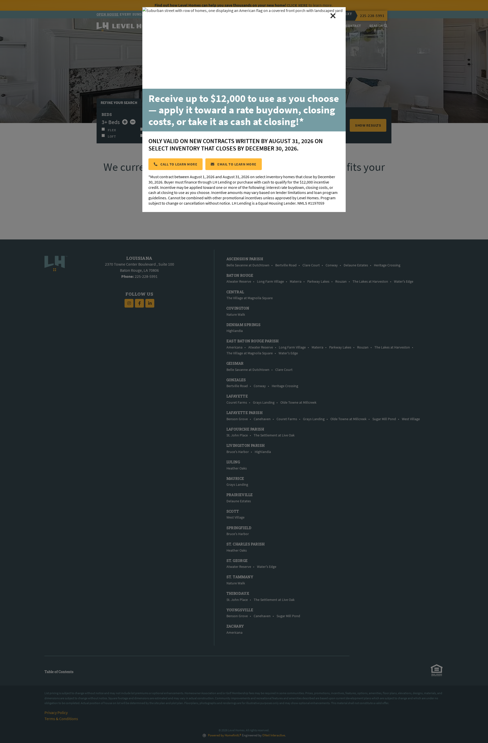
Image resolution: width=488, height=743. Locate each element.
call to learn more (178, 164)
